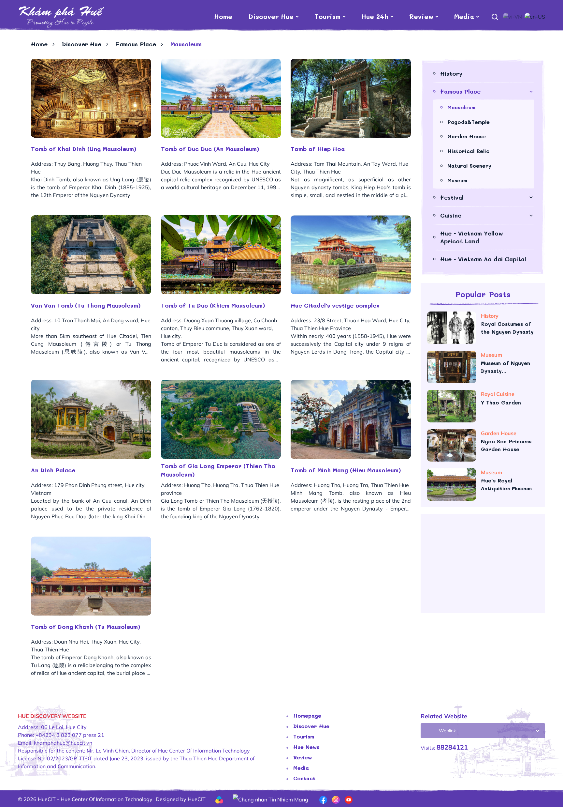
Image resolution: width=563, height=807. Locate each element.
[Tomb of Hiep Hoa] (351, 98)
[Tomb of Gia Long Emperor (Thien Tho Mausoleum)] (221, 419)
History (451, 73)
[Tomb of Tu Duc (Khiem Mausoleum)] (221, 254)
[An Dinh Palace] (91, 419)
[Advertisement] (483, 566)
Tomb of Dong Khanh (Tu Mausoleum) (85, 627)
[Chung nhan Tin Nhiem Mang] (270, 799)
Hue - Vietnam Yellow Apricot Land (471, 237)
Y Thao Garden (502, 402)
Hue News (306, 746)
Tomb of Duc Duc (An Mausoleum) (210, 149)
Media (464, 16)
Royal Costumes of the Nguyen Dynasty (507, 327)
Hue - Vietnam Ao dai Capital (483, 259)
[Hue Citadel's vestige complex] (351, 254)
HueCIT (197, 799)
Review (421, 16)
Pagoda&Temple (468, 121)
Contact (304, 778)
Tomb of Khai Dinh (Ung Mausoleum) (84, 149)
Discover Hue (271, 16)
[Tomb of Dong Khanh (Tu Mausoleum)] (91, 576)
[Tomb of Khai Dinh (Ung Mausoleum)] (91, 98)
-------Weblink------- (447, 731)
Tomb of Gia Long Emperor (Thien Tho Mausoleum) (218, 470)
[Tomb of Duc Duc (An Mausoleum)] (221, 98)
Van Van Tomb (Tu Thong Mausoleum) (86, 305)
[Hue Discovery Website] (61, 16)
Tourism (327, 16)
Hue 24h (374, 16)
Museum (457, 180)
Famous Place (136, 44)
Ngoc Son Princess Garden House (506, 445)
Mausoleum (461, 107)
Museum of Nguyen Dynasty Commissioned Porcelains (505, 367)
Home (223, 16)
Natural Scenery (469, 165)
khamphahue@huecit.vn (63, 742)
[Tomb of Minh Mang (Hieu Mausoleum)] (351, 419)
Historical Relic (468, 150)
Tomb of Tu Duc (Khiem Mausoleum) (213, 305)
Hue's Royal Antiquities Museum (506, 484)
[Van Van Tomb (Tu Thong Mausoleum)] (91, 254)
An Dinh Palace (53, 470)
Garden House (466, 136)
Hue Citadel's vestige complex (335, 305)
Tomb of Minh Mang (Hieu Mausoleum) (346, 470)
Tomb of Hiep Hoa (318, 149)
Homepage (307, 715)
